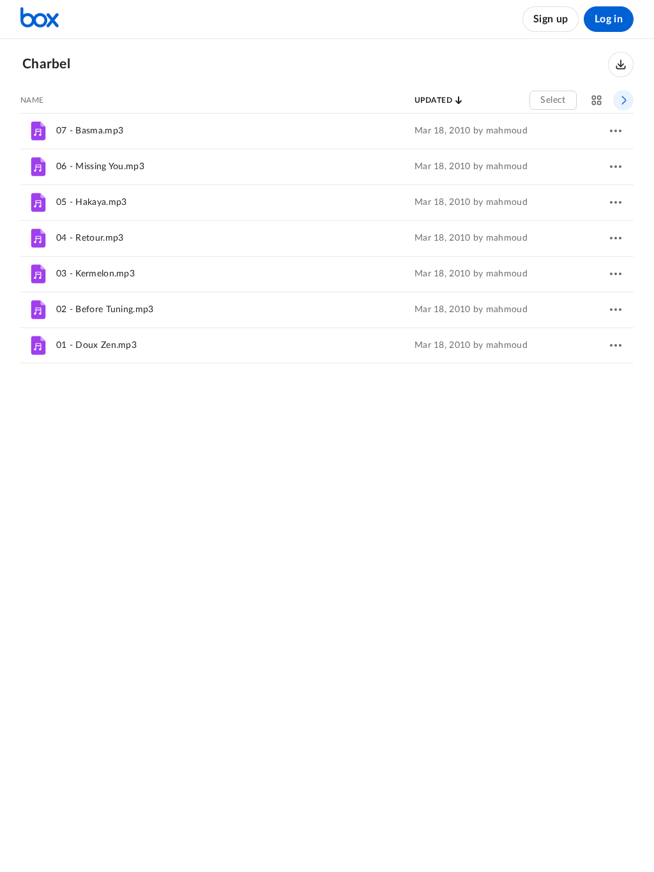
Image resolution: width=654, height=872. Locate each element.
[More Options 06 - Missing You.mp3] (615, 166)
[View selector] (596, 100)
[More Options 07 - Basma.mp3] (615, 131)
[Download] (621, 64)
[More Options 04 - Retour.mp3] (615, 238)
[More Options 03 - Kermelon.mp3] (615, 274)
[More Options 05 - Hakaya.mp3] (615, 202)
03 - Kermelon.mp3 (95, 273)
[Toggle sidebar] (623, 100)
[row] (327, 131)
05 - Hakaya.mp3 (91, 202)
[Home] (39, 19)
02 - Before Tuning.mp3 (105, 309)
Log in (609, 19)
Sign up (550, 19)
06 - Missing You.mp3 (100, 166)
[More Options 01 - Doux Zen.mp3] (615, 345)
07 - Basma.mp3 (89, 130)
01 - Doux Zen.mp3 (96, 345)
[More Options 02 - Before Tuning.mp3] (615, 309)
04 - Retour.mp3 (90, 238)
